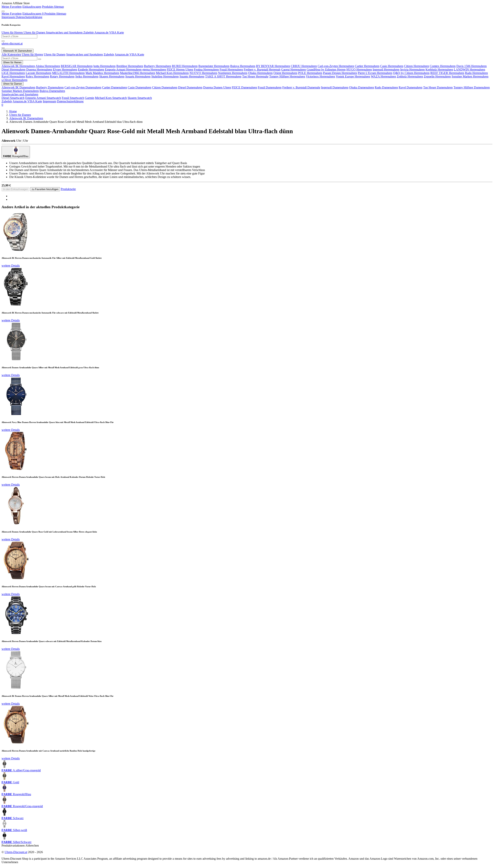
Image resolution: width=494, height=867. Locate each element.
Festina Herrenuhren (206, 69)
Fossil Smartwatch (73, 97)
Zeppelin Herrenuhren (437, 76)
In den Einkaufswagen (15, 189)
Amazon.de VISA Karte (109, 32)
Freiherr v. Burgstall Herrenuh (262, 69)
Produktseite (68, 189)
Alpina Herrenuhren (48, 66)
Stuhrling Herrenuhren (165, 76)
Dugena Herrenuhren (39, 69)
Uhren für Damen (34, 32)
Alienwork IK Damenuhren (18, 87)
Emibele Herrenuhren (91, 69)
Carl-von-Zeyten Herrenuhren (336, 66)
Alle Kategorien (11, 54)
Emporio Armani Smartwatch (43, 97)
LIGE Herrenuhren (13, 73)
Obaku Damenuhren (361, 87)
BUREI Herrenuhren (185, 66)
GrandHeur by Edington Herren (326, 69)
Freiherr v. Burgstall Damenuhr (301, 87)
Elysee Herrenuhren (65, 69)
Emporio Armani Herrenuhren (123, 69)
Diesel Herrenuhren (13, 69)
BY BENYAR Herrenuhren (273, 66)
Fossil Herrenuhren (231, 69)
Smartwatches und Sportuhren (64, 32)
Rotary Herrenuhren (62, 76)
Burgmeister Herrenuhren (213, 66)
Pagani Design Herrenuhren (340, 73)
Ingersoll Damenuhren (334, 87)
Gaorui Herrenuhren (293, 69)
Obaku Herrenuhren (260, 73)
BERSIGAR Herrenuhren (77, 66)
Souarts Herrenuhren (138, 76)
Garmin (89, 97)
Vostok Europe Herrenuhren (353, 76)
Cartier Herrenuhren (367, 66)
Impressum (8, 17)
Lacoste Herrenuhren (38, 73)
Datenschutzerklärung (28, 17)
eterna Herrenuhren (154, 69)
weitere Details (11, 265)
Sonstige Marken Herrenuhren (470, 76)
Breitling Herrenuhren (129, 66)
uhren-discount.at (12, 43)
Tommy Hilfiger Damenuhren (471, 87)
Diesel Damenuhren (190, 87)
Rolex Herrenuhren (37, 76)
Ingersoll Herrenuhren (386, 69)
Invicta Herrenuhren (412, 69)
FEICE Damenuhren (244, 87)
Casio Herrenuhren (391, 66)
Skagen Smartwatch (140, 97)
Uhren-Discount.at (16, 852)
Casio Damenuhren (139, 87)
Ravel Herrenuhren (13, 76)
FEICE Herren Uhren (180, 69)
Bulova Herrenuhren (242, 66)
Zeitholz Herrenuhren (410, 76)
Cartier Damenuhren (114, 87)
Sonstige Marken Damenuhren (20, 91)
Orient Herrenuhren (285, 73)
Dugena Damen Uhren (217, 87)
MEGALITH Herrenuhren (68, 73)
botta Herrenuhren (104, 66)
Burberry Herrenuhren (157, 66)
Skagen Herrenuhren (111, 76)
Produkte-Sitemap (53, 6)
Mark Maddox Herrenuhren (102, 73)
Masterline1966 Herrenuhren (137, 73)
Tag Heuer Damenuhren (438, 87)
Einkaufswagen (31, 6)
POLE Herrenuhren (310, 73)
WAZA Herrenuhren (383, 76)
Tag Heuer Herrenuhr (255, 76)
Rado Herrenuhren (476, 73)
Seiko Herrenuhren (86, 76)
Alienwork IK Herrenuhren (18, 66)
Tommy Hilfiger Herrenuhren (287, 76)
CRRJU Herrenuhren (304, 66)
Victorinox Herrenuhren (320, 76)
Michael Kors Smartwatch (111, 97)
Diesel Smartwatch (13, 97)
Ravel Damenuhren (410, 87)
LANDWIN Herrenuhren (469, 69)
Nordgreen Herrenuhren (232, 73)
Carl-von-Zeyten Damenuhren (82, 87)
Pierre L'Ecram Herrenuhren (375, 73)
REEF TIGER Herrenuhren (447, 73)
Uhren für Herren (12, 32)
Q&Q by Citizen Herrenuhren (411, 73)
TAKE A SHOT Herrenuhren (223, 76)
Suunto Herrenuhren (191, 76)
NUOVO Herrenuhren (203, 73)
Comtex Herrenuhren (443, 66)
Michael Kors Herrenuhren (172, 73)
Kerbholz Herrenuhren (439, 69)
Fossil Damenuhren (270, 87)
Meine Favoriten (12, 6)
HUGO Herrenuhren (359, 69)
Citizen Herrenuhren (416, 66)
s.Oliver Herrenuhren (14, 80)
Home (13, 111)
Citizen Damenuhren (164, 87)
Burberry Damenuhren (50, 87)
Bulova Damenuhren (52, 91)
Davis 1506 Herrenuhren (471, 66)
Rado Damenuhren (386, 87)
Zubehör (88, 32)
